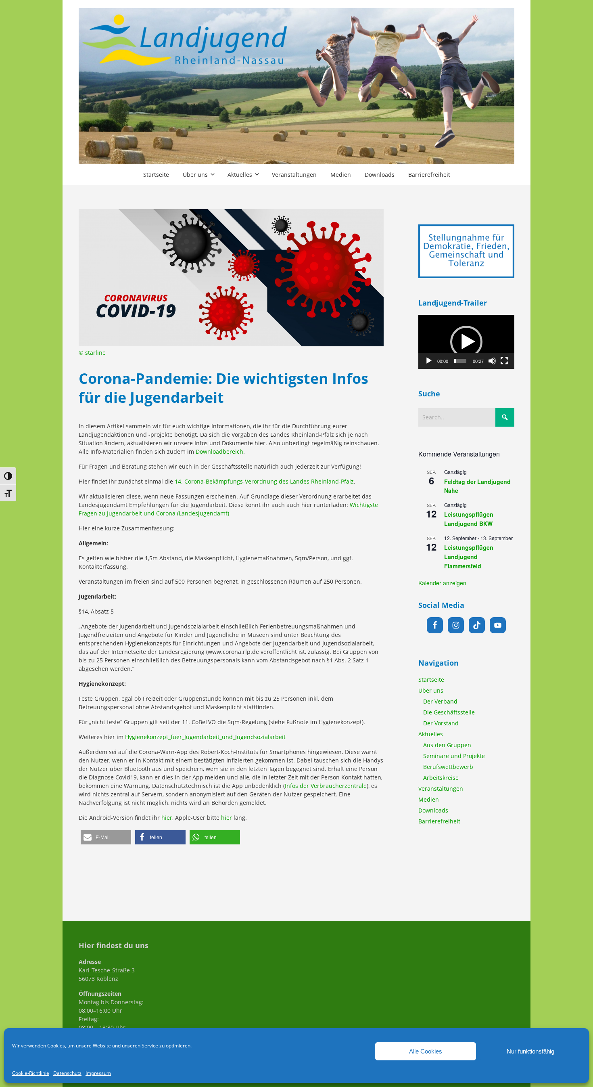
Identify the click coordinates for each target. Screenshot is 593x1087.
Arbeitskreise (441, 777)
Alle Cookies (425, 1051)
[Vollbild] (504, 361)
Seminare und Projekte (454, 756)
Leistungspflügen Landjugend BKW (468, 519)
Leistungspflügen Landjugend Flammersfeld (468, 556)
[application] (466, 342)
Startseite (431, 679)
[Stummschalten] (492, 361)
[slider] (460, 361)
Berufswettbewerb (448, 767)
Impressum (98, 1073)
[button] (106, 837)
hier (166, 817)
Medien (428, 799)
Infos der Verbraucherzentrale (326, 786)
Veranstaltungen (440, 788)
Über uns (430, 690)
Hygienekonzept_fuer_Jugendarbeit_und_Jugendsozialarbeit (205, 737)
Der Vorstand (441, 723)
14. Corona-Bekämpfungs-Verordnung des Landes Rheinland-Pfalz (264, 481)
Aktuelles (430, 734)
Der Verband (440, 701)
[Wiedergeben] (429, 361)
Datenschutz (67, 1073)
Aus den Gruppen (447, 745)
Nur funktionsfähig (530, 1051)
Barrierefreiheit (439, 821)
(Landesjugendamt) (202, 513)
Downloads (433, 810)
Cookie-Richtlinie (30, 1073)
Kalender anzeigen (442, 583)
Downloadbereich (219, 451)
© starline (92, 352)
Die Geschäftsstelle (449, 712)
